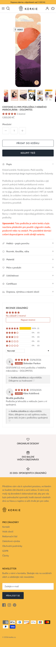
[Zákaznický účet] (46, 8)
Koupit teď (28, 153)
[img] (22, 359)
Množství (6, 124)
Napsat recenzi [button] (28, 319)
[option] (28, 50)
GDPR (5, 551)
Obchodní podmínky (12, 546)
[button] (9, 114)
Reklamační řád (9, 536)
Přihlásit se (13, 595)
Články (5, 555)
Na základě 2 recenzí (16, 315)
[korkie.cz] (28, 8)
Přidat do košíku (28, 143)
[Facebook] (4, 605)
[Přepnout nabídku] (3, 8)
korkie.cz (12, 637)
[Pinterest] (14, 605)
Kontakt (6, 526)
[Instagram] (9, 605)
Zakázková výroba (11, 541)
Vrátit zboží (7, 531)
